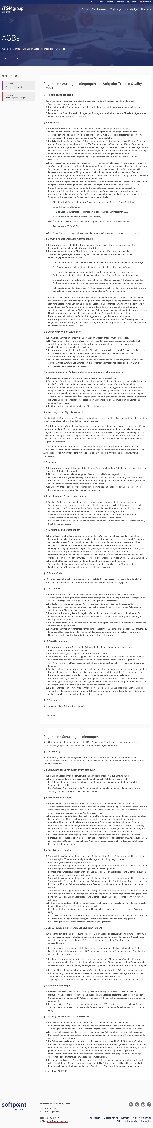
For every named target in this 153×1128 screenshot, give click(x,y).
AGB (119, 1121)
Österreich (146, 2)
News (92, 2)
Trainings (115, 9)
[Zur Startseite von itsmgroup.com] (12, 9)
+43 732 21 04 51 (52, 1118)
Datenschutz (131, 1121)
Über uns (146, 9)
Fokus (85, 9)
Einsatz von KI (111, 1117)
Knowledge (131, 9)
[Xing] (137, 1104)
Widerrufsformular (142, 1117)
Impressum (94, 1117)
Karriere (120, 2)
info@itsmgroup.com (57, 1121)
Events (101, 2)
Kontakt (110, 2)
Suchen (133, 2)
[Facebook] (149, 1104)
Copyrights (146, 1121)
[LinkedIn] (131, 1104)
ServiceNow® (99, 9)
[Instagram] (143, 1104)
